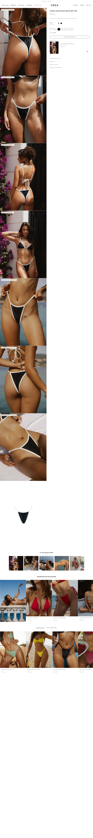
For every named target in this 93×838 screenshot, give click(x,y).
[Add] (87, 51)
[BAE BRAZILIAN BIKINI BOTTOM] (39, 649)
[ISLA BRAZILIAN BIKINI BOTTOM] (13, 649)
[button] (13, 5)
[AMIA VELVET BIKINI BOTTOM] (65, 649)
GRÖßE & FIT (52, 61)
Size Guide (54, 32)
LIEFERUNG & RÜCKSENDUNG (56, 67)
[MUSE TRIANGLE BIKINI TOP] (39, 598)
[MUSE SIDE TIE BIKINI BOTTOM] (65, 598)
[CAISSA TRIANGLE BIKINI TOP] (54, 47)
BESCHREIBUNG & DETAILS (55, 58)
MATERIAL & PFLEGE (54, 64)
